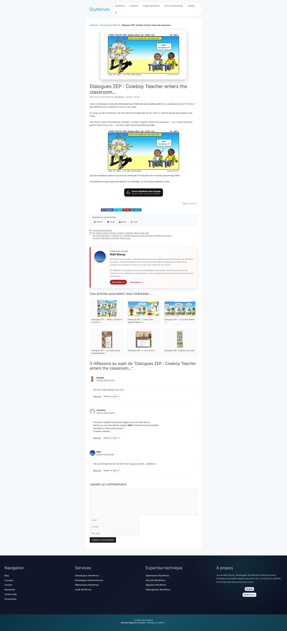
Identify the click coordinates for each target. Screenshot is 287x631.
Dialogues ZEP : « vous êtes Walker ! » (179, 320)
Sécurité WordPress (155, 580)
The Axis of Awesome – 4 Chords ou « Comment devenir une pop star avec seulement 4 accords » (132, 236)
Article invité (10, 594)
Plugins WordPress (151, 6)
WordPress (120, 6)
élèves (137, 233)
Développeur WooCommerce (89, 580)
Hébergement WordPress (158, 589)
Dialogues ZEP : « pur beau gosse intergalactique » (105, 351)
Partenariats (10, 599)
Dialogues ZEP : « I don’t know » (141, 350)
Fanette (100, 377)
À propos (8, 580)
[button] (116, 12)
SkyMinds (94, 25)
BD (93, 233)
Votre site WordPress (173, 6)
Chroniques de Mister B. (110, 25)
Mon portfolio (117, 282)
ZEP (147, 233)
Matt (98, 452)
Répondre (97, 396)
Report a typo (188, 203)
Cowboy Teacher (109, 233)
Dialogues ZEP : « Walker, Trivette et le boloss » (106, 320)
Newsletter (9, 589)
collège (98, 233)
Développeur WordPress (87, 575)
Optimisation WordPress (157, 575)
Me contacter (135, 282)
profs (142, 233)
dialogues (129, 233)
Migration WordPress (156, 585)
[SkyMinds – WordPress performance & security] (100, 9)
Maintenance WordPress (87, 585)
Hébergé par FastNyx (155, 623)
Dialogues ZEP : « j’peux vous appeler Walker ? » (140, 320)
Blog (6, 575)
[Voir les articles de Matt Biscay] (100, 256)
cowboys (120, 233)
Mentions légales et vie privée (133, 623)
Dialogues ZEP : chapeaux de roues (179, 350)
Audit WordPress (83, 589)
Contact (191, 6)
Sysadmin (133, 6)
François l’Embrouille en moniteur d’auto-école (111, 238)
